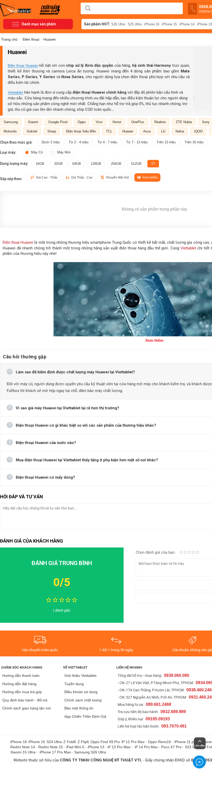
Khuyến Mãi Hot (117, 177)
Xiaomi (33, 122)
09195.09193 (158, 719)
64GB (76, 164)
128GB (96, 164)
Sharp (51, 131)
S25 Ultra (135, 24)
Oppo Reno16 (159, 742)
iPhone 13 (96, 747)
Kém (181, 552)
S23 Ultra (192, 747)
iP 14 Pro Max (146, 747)
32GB (58, 164)
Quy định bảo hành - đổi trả (24, 700)
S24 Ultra (54, 742)
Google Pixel (57, 122)
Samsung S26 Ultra (90, 752)
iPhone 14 (186, 24)
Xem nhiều (150, 177)
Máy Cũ (37, 152)
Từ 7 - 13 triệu (137, 142)
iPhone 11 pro (185, 742)
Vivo (99, 122)
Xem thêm (154, 340)
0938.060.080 (176, 675)
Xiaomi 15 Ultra (22, 752)
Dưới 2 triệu (51, 142)
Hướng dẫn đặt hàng (19, 684)
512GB (136, 164)
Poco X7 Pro (171, 747)
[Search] (87, 8)
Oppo (82, 122)
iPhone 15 (169, 24)
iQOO (198, 131)
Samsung (11, 122)
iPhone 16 (151, 24)
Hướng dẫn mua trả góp (22, 692)
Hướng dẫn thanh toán (21, 675)
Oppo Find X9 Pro (105, 742)
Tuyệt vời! (197, 552)
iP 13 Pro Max (119, 747)
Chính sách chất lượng (83, 700)
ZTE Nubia (184, 122)
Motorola (10, 131)
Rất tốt (193, 552)
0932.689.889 (173, 711)
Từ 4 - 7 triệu (107, 142)
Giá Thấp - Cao (82, 177)
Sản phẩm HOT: (97, 24)
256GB (116, 164)
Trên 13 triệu (166, 142)
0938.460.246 (199, 690)
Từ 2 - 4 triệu (78, 142)
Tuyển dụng (74, 684)
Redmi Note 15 (50, 747)
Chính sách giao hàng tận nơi (26, 708)
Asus (147, 131)
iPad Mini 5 (75, 747)
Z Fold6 (69, 742)
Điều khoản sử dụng (80, 692)
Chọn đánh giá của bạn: (156, 552)
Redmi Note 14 (22, 747)
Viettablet (15, 92)
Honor (116, 122)
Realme (160, 122)
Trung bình (189, 552)
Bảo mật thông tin (78, 708)
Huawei (127, 131)
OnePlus (137, 122)
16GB (40, 164)
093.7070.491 (174, 726)
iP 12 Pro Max (133, 742)
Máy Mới (64, 152)
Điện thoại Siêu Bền (81, 131)
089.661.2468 (158, 704)
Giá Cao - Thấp (46, 177)
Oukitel (32, 131)
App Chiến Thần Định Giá (85, 716)
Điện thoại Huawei (23, 65)
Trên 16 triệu (194, 142)
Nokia (180, 131)
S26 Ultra (118, 24)
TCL (109, 131)
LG (163, 131)
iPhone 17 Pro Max (55, 752)
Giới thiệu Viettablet (80, 675)
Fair (185, 552)
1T (153, 164)
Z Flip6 (83, 742)
